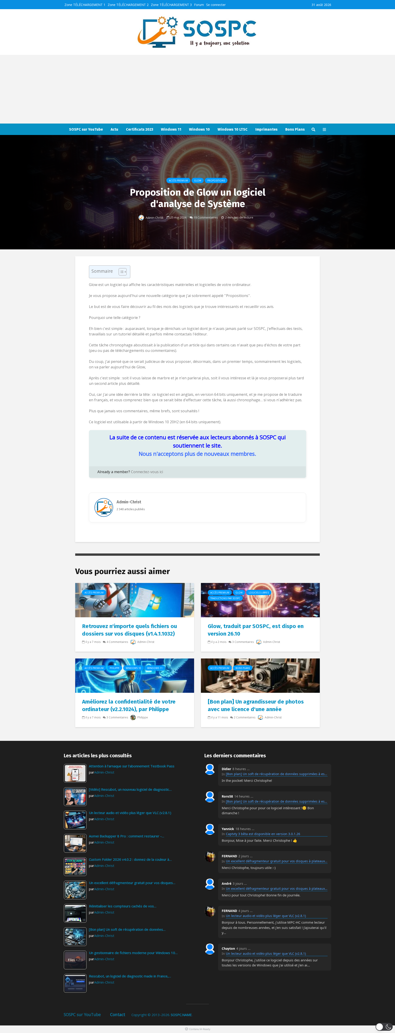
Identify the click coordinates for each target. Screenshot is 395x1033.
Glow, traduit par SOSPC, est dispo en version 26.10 (256, 630)
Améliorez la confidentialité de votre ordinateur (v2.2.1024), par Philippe (129, 705)
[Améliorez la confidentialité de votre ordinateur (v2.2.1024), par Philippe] (134, 675)
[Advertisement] (197, 89)
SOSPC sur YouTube (86, 129)
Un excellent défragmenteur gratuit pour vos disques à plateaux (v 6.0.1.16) (277, 861)
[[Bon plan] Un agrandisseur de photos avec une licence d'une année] (260, 675)
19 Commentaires (206, 217)
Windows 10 (199, 129)
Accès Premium (178, 180)
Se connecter (216, 5)
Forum (199, 5)
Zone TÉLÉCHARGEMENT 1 (84, 5)
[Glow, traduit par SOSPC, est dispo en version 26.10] (260, 599)
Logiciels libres (259, 592)
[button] (384, 1027)
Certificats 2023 (139, 129)
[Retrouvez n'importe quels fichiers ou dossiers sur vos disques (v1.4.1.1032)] (134, 599)
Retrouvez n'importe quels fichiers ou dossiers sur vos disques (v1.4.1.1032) (129, 630)
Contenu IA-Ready (199, 1029)
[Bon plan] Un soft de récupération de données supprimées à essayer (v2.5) (277, 774)
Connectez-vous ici (147, 471)
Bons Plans (295, 129)
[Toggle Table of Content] (120, 272)
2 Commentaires (244, 717)
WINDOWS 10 (133, 668)
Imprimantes (266, 129)
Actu (114, 129)
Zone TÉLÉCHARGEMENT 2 (128, 5)
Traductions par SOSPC (225, 598)
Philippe (115, 668)
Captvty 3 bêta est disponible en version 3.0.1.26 (263, 834)
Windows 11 (171, 129)
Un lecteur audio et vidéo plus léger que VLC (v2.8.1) (266, 916)
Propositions (216, 180)
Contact (117, 1014)
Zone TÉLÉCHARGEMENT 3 (171, 5)
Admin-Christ (154, 218)
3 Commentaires (243, 642)
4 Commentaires (117, 642)
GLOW (197, 180)
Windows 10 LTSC (233, 129)
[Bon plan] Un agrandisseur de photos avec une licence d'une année (256, 705)
